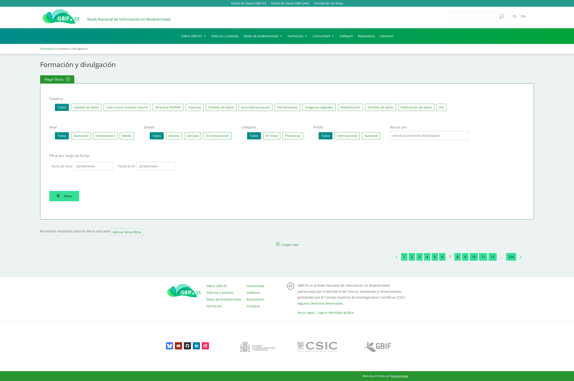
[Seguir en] (169, 345)
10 (474, 257)
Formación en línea (328, 3)
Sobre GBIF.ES (191, 36)
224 (511, 257)
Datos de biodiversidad (261, 36)
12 (492, 257)
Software (346, 36)
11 (483, 257)
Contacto (386, 36)
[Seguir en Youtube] (178, 345)
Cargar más (289, 244)
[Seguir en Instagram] (205, 345)
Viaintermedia (399, 376)
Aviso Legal (306, 312)
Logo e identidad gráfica (336, 312)
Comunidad (321, 36)
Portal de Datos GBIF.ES (248, 3)
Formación (295, 36)
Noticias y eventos (225, 36)
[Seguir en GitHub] (187, 345)
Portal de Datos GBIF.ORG (290, 3)
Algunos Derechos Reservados (320, 303)
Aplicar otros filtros (127, 232)
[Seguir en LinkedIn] (196, 345)
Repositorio (366, 36)
